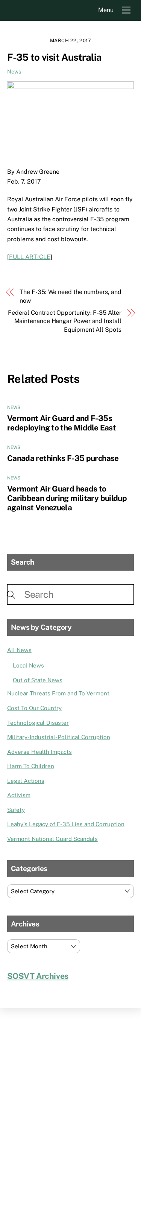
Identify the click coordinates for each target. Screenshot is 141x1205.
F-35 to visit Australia (54, 57)
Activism (18, 795)
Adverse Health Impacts (39, 752)
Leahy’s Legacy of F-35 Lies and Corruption (65, 824)
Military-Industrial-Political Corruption (58, 737)
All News (19, 650)
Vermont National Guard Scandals (52, 839)
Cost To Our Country (34, 708)
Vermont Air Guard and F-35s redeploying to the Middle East (61, 422)
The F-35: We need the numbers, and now (70, 296)
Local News (28, 665)
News (14, 71)
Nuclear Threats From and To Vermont (58, 693)
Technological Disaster (38, 723)
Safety (16, 810)
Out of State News (37, 680)
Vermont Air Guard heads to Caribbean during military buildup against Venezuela (67, 498)
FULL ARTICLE (29, 256)
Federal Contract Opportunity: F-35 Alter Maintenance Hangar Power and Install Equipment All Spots (64, 321)
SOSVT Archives (37, 976)
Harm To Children (30, 766)
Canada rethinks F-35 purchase (63, 458)
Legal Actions (25, 781)
